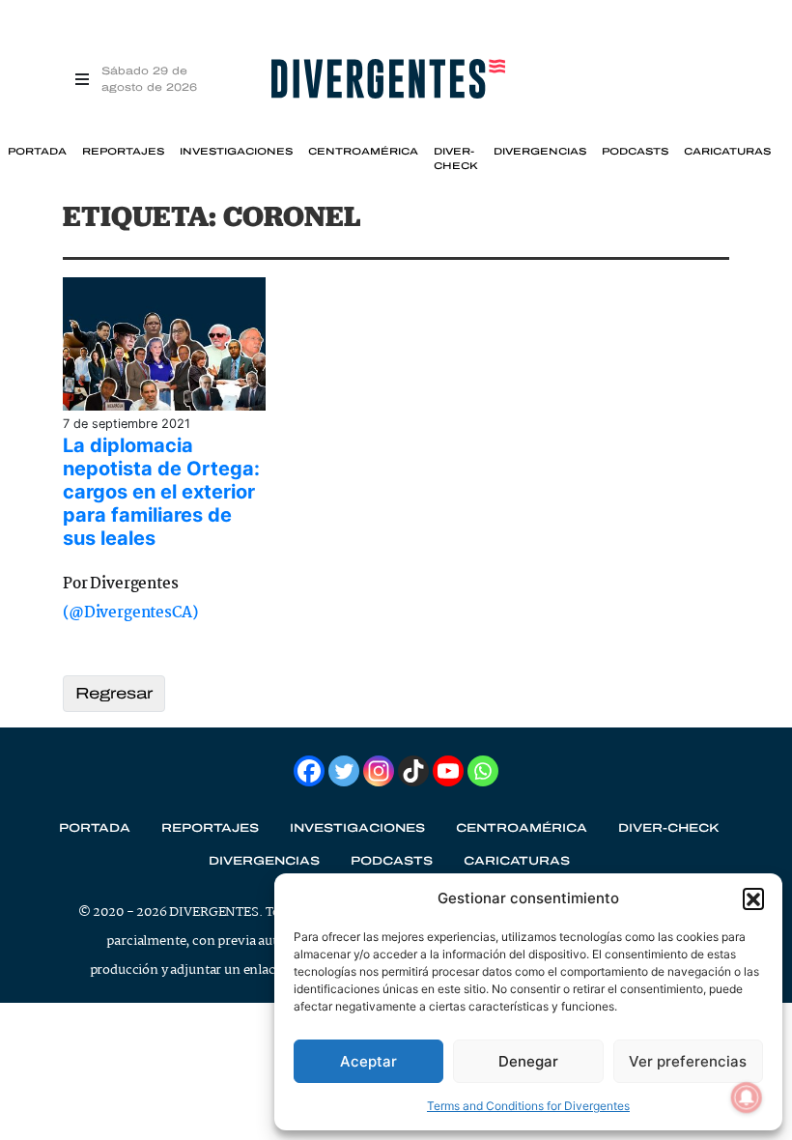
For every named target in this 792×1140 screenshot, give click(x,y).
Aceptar (368, 1061)
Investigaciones (236, 152)
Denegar (528, 1061)
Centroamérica (363, 152)
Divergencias (540, 152)
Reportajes (123, 152)
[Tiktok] (413, 770)
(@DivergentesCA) (130, 613)
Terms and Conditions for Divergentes (528, 1105)
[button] (753, 898)
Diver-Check (456, 158)
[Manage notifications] (746, 1097)
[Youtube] (448, 770)
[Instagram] (378, 770)
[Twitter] (343, 770)
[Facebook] (309, 770)
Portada (37, 152)
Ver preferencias (688, 1061)
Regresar (114, 693)
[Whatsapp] (482, 770)
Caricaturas (727, 152)
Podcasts (635, 152)
